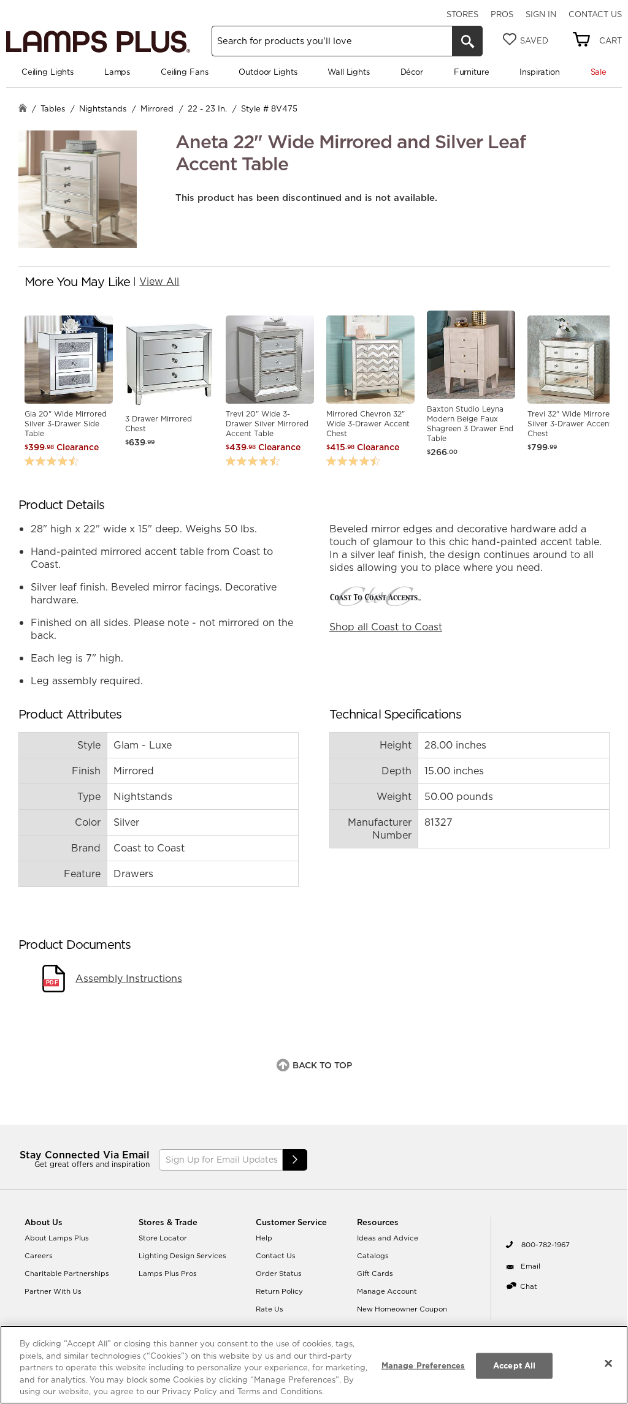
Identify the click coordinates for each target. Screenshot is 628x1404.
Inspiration (539, 71)
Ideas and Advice (387, 1238)
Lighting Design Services (182, 1256)
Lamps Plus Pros (168, 1273)
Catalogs (373, 1256)
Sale (599, 71)
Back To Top (322, 1065)
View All (159, 281)
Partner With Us (53, 1291)
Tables (52, 108)
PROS (502, 14)
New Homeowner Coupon (402, 1309)
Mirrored (157, 108)
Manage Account (387, 1291)
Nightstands (102, 108)
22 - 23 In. (207, 108)
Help (264, 1238)
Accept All (514, 1365)
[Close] (608, 1363)
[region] (314, 1365)
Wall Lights (348, 71)
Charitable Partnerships (67, 1273)
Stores (462, 14)
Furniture (471, 71)
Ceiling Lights (47, 71)
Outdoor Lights (268, 71)
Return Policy (279, 1291)
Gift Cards (375, 1273)
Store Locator (163, 1238)
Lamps (117, 71)
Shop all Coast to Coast (385, 626)
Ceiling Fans (184, 71)
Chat (528, 1286)
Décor (411, 71)
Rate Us (269, 1309)
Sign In (541, 14)
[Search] (467, 41)
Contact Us (595, 14)
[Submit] (295, 1160)
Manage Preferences (423, 1365)
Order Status (279, 1273)
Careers (39, 1256)
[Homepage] (22, 109)
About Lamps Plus (57, 1238)
